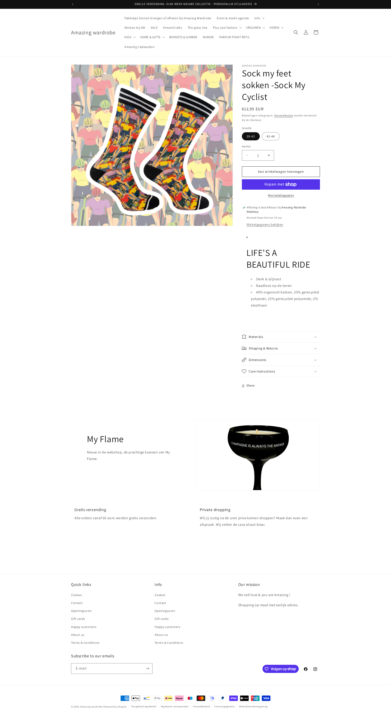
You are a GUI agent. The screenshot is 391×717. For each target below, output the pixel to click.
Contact (77, 603)
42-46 (271, 136)
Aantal (246, 146)
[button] (259, 18)
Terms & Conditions (85, 642)
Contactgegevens (224, 706)
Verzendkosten (283, 115)
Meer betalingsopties (281, 195)
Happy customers (84, 627)
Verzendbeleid (201, 706)
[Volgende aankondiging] (318, 4)
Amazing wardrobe (91, 706)
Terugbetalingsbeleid (143, 706)
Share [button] (250, 385)
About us (77, 634)
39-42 (251, 136)
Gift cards (78, 618)
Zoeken (76, 595)
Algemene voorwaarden (175, 706)
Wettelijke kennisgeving (253, 706)
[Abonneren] (147, 668)
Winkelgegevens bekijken (265, 224)
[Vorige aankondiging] (73, 4)
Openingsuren (81, 611)
